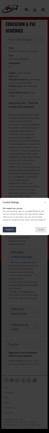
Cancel (41, 229)
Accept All (9, 229)
